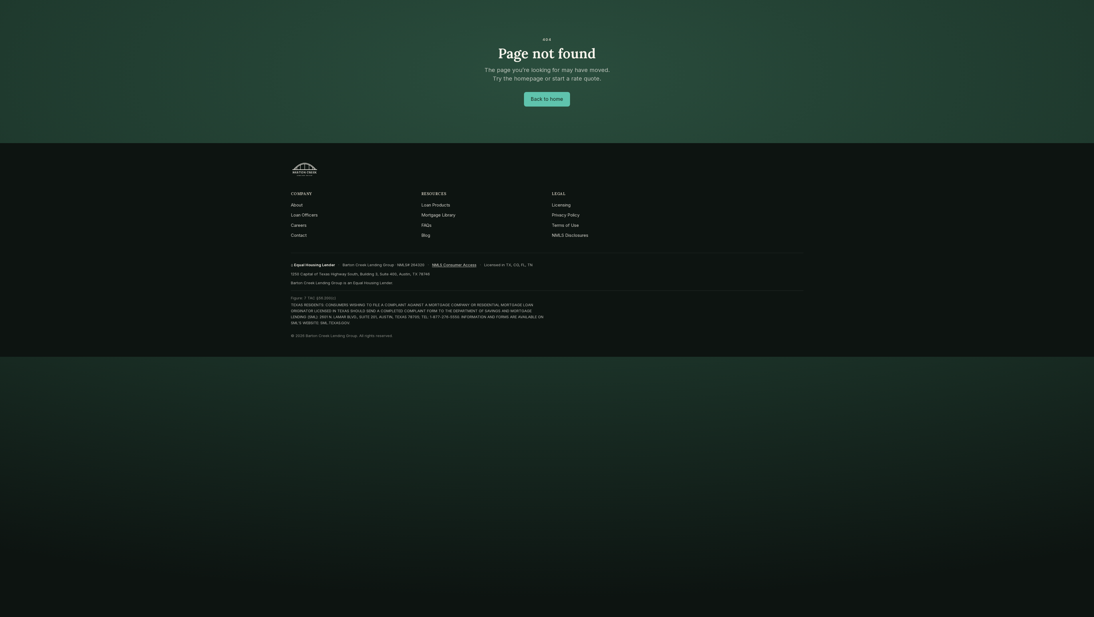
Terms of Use (565, 225)
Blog (425, 235)
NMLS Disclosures (570, 235)
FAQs (426, 225)
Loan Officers (304, 215)
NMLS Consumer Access (454, 265)
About (297, 205)
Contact (299, 235)
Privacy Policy (565, 215)
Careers (299, 225)
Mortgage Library (438, 215)
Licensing (561, 205)
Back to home (547, 99)
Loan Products (435, 205)
